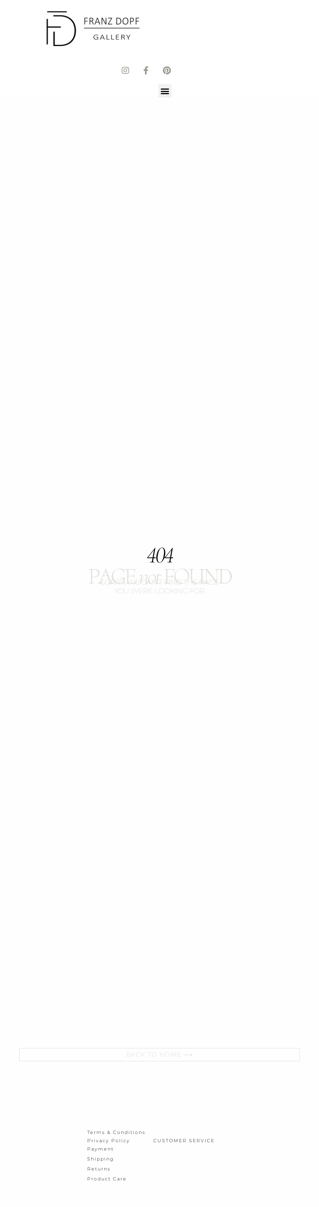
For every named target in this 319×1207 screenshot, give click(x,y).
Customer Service (184, 1140)
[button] (165, 91)
